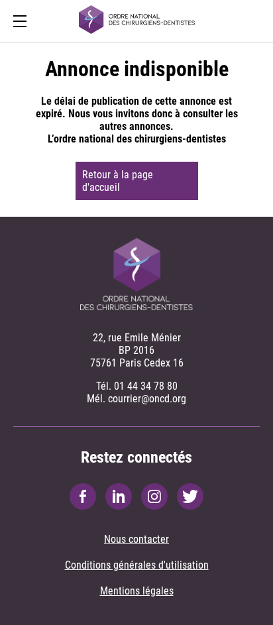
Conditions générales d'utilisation (137, 565)
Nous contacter (136, 539)
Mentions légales (137, 591)
